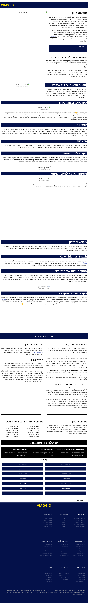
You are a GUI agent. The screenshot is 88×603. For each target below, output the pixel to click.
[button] (86, 4)
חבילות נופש (53, 37)
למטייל (4, 300)
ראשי (86, 500)
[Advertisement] (22, 68)
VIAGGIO (7, 5)
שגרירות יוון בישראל (37, 352)
